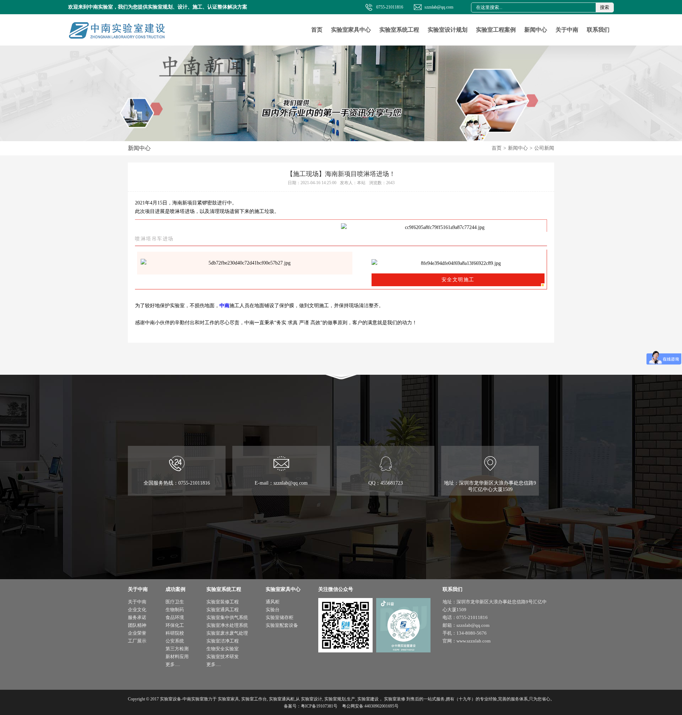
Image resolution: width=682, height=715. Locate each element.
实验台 (273, 609)
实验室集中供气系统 (227, 617)
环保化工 (175, 625)
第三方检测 (177, 648)
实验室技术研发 (222, 656)
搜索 (604, 7)
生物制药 (175, 609)
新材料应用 (177, 656)
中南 (224, 305)
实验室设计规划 (447, 30)
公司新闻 (544, 148)
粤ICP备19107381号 (319, 706)
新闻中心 (535, 30)
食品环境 (175, 617)
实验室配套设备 (282, 625)
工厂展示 (137, 641)
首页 (317, 30)
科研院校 (175, 633)
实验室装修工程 (222, 601)
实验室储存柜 (279, 617)
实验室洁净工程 (222, 641)
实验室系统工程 (399, 30)
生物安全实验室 (222, 648)
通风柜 (273, 601)
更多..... (173, 664)
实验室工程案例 (496, 30)
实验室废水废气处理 (227, 633)
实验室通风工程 (222, 609)
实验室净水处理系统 (227, 625)
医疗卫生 (175, 601)
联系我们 (598, 30)
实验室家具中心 (351, 30)
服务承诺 (137, 617)
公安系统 (175, 641)
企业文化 (137, 609)
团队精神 (137, 625)
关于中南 (567, 30)
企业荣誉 (137, 633)
